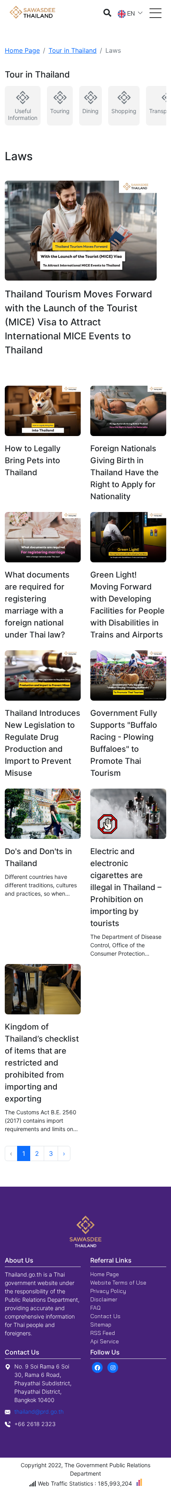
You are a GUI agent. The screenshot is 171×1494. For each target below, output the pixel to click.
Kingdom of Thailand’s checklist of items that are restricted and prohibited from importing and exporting (42, 1063)
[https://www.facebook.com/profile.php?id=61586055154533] (97, 1367)
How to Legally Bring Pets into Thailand (32, 460)
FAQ (95, 1307)
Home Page (22, 50)
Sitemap (100, 1324)
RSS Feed (102, 1333)
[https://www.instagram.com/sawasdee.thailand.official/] (113, 1367)
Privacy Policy (108, 1291)
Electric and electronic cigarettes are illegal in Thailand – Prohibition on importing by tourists (125, 887)
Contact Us (105, 1316)
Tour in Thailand (73, 50)
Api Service (104, 1341)
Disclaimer (103, 1299)
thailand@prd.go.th (39, 1411)
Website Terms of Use (118, 1282)
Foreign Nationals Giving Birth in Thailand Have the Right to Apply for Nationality (124, 472)
